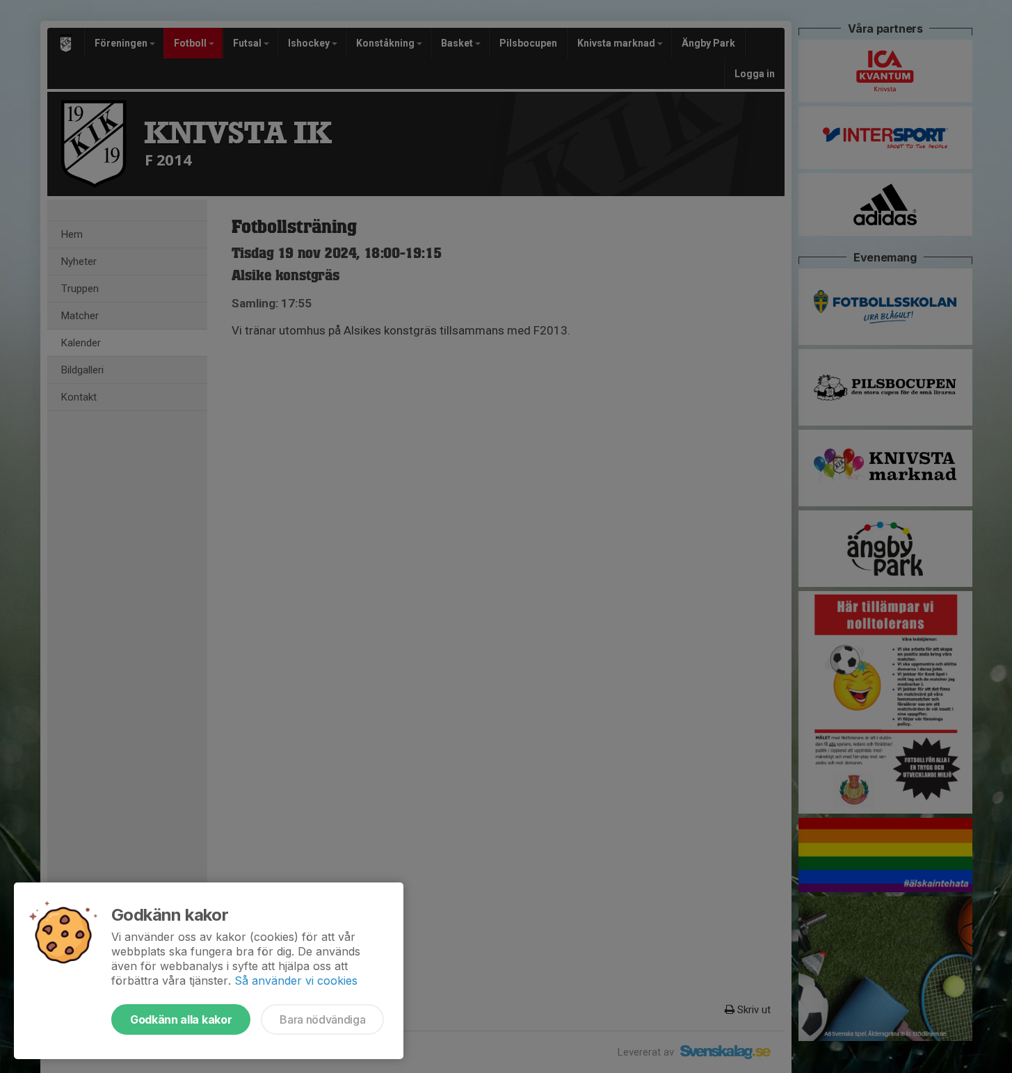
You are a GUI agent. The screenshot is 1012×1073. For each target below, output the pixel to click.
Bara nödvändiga (322, 1019)
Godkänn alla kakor (181, 1019)
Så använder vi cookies (296, 980)
